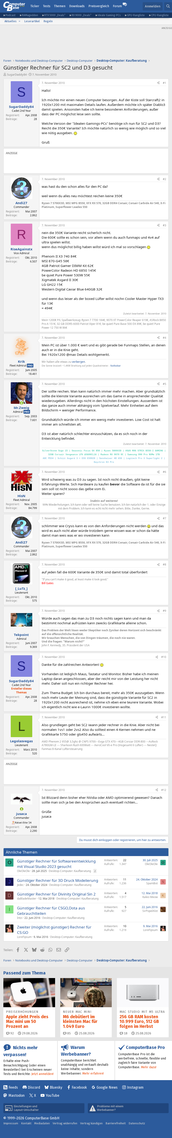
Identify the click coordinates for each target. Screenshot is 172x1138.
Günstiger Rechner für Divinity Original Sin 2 (56, 894)
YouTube (52, 1095)
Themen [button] (59, 6)
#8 (164, 564)
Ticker (34, 6)
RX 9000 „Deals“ (81, 15)
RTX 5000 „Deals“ (54, 15)
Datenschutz (137, 1123)
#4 (164, 338)
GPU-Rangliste (136, 15)
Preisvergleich (98, 6)
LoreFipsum (24, 937)
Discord (34, 1087)
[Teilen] (158, 83)
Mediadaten (42, 1123)
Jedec (20, 885)
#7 (164, 518)
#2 (164, 179)
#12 (163, 790)
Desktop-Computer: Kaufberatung (70, 871)
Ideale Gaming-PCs (109, 15)
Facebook (79, 1087)
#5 (164, 384)
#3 (164, 225)
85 (68, 1033)
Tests (46, 6)
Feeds (13, 1087)
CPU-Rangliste (160, 15)
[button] (19, 21)
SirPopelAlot (150, 911)
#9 (164, 611)
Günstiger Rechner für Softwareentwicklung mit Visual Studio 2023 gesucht (56, 863)
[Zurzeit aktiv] (21, 403)
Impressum (10, 1123)
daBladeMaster (26, 898)
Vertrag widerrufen (65, 1123)
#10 (163, 657)
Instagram (135, 1087)
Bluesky (56, 1087)
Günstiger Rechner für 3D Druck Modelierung (57, 880)
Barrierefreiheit (115, 1123)
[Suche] (168, 6)
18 (125, 1033)
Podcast (10, 15)
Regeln (48, 21)
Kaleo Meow (150, 897)
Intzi (19, 918)
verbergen (78, 362)
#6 (164, 472)
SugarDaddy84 (17, 74)
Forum (117, 6)
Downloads (77, 6)
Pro (30, 365)
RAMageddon (30, 15)
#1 (164, 83)
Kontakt (26, 1123)
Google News (107, 1087)
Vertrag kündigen (91, 1123)
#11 (163, 717)
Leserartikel (32, 21)
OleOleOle (23, 871)
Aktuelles (10, 21)
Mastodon (17, 1095)
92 (11, 1033)
